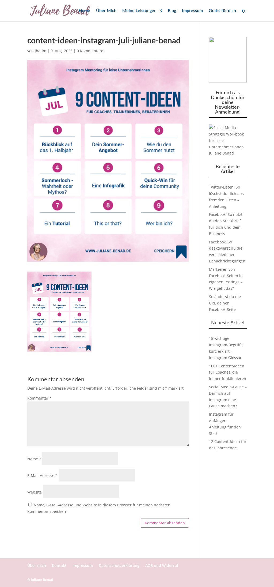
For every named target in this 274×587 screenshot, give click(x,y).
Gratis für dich (222, 11)
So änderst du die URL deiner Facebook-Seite (225, 303)
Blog (172, 11)
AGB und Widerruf (161, 565)
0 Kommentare (90, 50)
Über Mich (106, 11)
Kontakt (59, 565)
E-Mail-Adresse (42, 475)
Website (34, 492)
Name (34, 458)
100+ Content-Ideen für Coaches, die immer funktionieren (227, 372)
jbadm (40, 50)
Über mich (36, 565)
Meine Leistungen (139, 11)
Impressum (192, 11)
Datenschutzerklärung (119, 565)
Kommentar (39, 398)
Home (84, 11)
